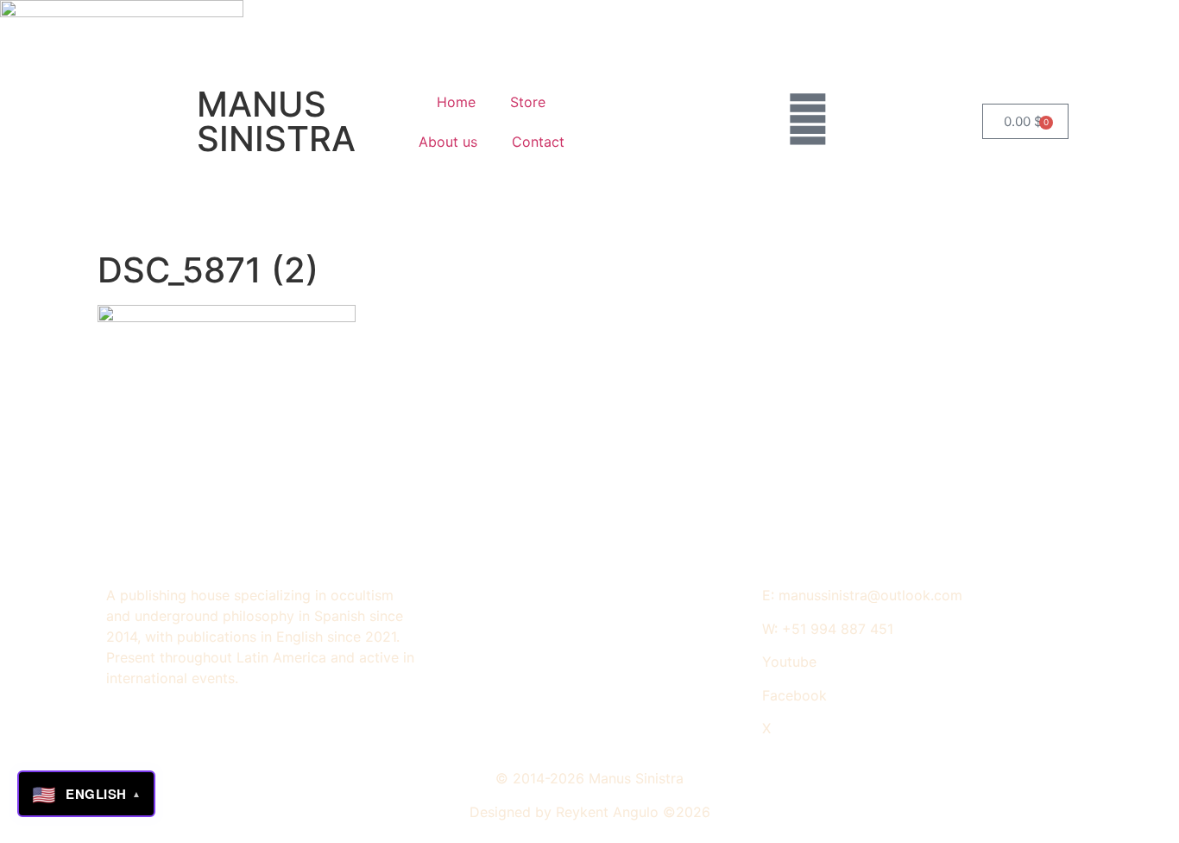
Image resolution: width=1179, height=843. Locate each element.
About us (448, 141)
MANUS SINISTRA (276, 121)
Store (527, 102)
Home (456, 102)
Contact (538, 141)
